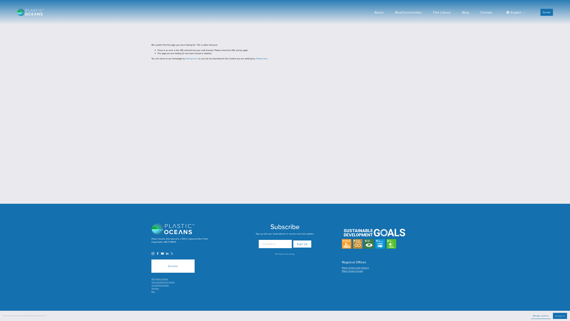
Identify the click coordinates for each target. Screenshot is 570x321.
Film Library (442, 12)
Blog (465, 12)
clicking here (192, 58)
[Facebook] (157, 253)
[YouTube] (162, 253)
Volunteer (155, 288)
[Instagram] (152, 253)
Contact (486, 12)
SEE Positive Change (159, 279)
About (379, 12)
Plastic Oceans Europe (352, 271)
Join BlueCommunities (160, 285)
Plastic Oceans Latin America (355, 267)
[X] (171, 253)
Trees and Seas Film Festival (163, 282)
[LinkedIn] (167, 253)
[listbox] (516, 12)
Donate (547, 12)
